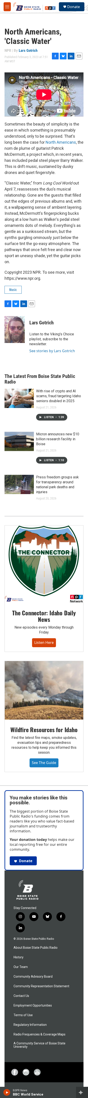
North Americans (61, 142)
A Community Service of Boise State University (39, 1045)
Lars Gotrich (28, 50)
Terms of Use (23, 1015)
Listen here (44, 642)
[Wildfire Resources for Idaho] (44, 690)
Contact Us (21, 996)
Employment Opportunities (33, 1005)
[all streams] (82, 1092)
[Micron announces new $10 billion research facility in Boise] (19, 441)
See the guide (44, 762)
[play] (7, 1092)
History (18, 957)
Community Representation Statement (41, 986)
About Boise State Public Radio (36, 947)
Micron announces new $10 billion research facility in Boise (57, 439)
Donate (73, 7)
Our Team (21, 967)
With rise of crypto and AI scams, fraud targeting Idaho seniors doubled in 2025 (58, 396)
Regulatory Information (30, 1024)
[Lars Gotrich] (15, 329)
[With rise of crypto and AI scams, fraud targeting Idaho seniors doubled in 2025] (19, 398)
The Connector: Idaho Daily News (44, 616)
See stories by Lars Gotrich (52, 350)
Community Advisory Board (33, 976)
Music (13, 289)
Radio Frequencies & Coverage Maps (39, 1034)
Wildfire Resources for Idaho (43, 729)
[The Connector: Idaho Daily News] (44, 564)
